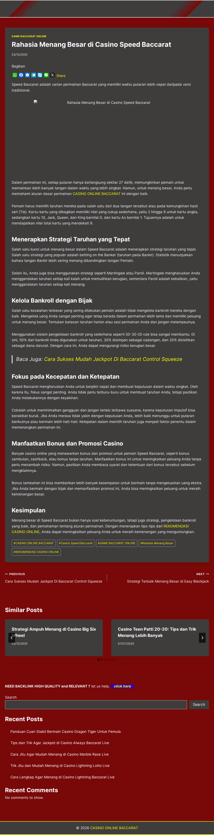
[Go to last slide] (11, 638)
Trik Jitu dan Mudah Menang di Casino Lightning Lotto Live (60, 766)
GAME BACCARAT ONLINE (29, 36)
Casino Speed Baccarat (76, 543)
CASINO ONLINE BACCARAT (34, 543)
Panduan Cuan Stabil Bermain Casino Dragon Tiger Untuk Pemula (65, 731)
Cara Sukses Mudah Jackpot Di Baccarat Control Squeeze (113, 359)
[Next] (202, 638)
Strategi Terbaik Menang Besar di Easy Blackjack (168, 577)
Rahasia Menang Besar (156, 543)
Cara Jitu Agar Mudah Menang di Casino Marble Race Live (59, 754)
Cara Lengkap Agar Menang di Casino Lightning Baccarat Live (62, 777)
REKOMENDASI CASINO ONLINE (36, 552)
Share (60, 76)
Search (11, 697)
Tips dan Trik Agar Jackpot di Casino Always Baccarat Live (59, 743)
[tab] (99, 660)
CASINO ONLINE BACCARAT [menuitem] (97, 194)
